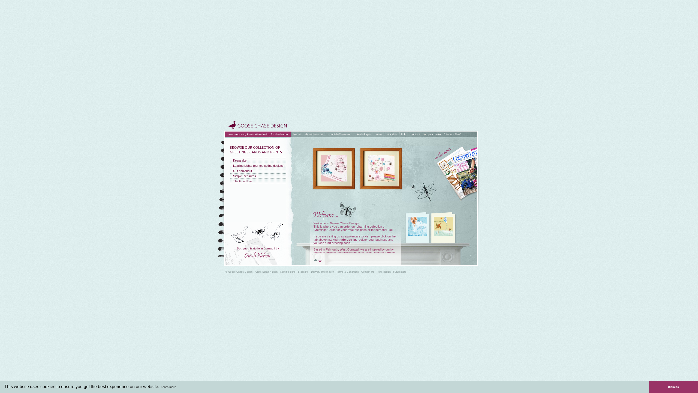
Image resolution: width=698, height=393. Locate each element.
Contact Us (367, 271)
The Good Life (242, 181)
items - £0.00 (452, 134)
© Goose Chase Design (238, 271)
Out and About (242, 170)
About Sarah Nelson (266, 271)
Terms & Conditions (347, 271)
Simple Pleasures (244, 176)
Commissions (288, 271)
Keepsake (239, 160)
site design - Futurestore (392, 271)
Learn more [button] (168, 387)
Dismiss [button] (673, 386)
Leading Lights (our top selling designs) (259, 165)
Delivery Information (322, 271)
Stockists (303, 271)
